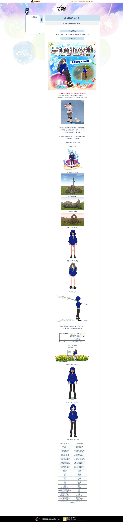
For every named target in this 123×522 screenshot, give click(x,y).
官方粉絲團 (75, 1)
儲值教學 (83, 1)
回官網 (71, 1)
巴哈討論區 (80, 1)
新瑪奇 (37, 1)
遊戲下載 (87, 1)
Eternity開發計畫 (32, 17)
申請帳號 (91, 1)
